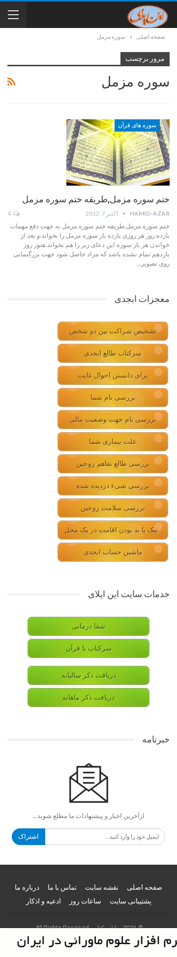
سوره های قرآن (137, 125)
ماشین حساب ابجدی (113, 552)
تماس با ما (62, 887)
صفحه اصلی (144, 887)
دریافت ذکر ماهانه (88, 697)
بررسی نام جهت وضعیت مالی (112, 419)
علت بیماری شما (113, 441)
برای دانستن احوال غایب (113, 375)
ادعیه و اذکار (43, 901)
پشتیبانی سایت (130, 901)
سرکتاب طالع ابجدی (113, 353)
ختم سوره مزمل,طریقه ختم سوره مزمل (96, 199)
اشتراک (28, 836)
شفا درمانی (88, 626)
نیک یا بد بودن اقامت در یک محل (111, 530)
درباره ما (27, 887)
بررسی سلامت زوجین (113, 508)
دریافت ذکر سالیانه (88, 675)
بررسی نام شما (113, 397)
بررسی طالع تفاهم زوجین (113, 463)
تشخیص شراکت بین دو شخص (112, 331)
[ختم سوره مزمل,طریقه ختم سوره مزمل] (118, 152)
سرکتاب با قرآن (89, 648)
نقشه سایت (101, 887)
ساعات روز (85, 901)
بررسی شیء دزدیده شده (112, 486)
